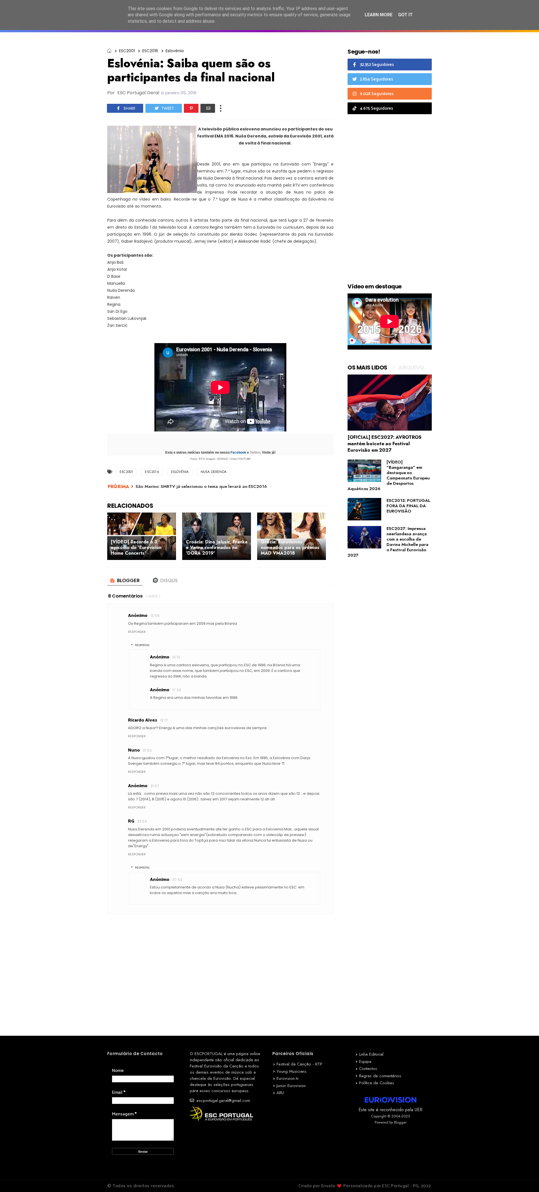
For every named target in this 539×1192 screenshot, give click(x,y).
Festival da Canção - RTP (299, 1064)
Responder (137, 632)
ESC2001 (127, 51)
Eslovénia (175, 51)
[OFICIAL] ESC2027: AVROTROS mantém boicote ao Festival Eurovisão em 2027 (384, 443)
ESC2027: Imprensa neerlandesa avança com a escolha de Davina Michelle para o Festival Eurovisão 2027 (388, 541)
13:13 (176, 657)
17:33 (176, 690)
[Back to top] (525, 1178)
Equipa (365, 1061)
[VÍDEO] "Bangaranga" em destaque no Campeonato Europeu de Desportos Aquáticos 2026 (389, 475)
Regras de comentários (380, 1076)
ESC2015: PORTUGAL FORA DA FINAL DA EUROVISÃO (408, 505)
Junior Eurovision (291, 1086)
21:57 (154, 786)
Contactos (368, 1068)
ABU (280, 1093)
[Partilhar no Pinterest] (191, 108)
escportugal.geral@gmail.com (222, 1100)
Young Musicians (292, 1071)
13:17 (164, 720)
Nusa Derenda (214, 471)
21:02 (147, 750)
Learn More (378, 14)
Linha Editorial (371, 1054)
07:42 (177, 879)
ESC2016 (150, 51)
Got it (405, 14)
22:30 (142, 821)
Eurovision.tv (288, 1078)
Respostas (142, 645)
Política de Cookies (376, 1083)
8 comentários (125, 596)
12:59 (154, 615)
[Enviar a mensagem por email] (207, 108)
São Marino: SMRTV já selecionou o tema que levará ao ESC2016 (201, 486)
